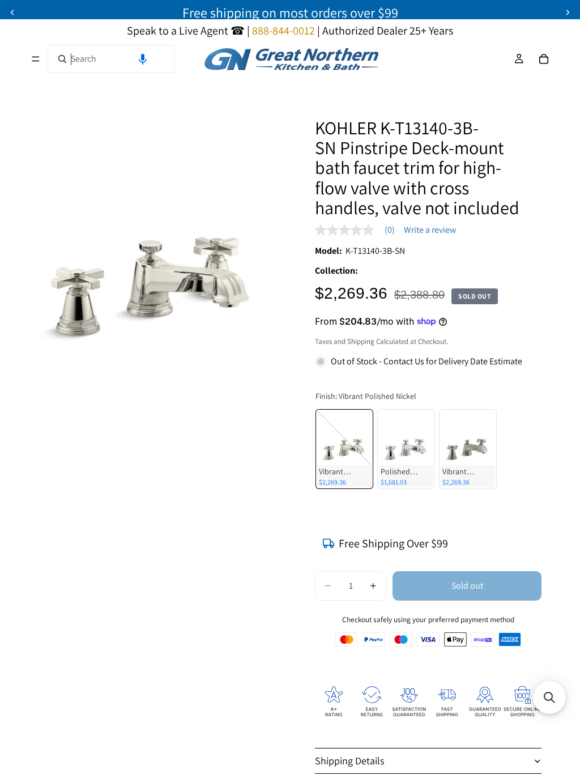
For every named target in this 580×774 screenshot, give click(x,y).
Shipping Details (349, 760)
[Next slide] (567, 12)
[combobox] (111, 59)
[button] (143, 59)
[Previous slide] (12, 12)
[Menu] (36, 59)
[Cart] (543, 58)
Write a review (430, 230)
